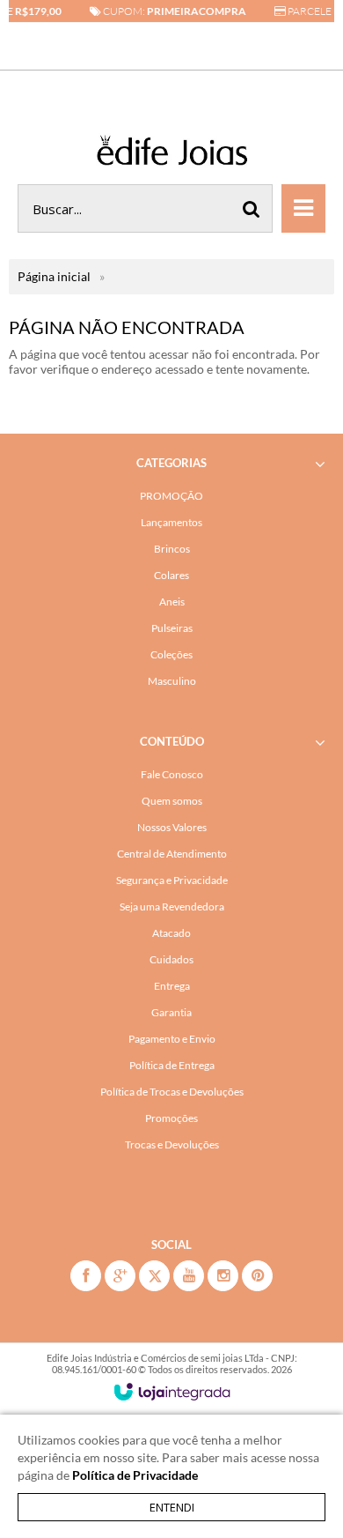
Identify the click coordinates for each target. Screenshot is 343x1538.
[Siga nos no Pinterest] (257, 1275)
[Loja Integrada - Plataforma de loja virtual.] (172, 1391)
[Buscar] (251, 208)
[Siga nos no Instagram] (223, 1275)
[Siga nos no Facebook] (85, 1275)
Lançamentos (171, 522)
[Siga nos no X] (154, 1275)
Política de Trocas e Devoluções (172, 1091)
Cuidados (171, 959)
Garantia (171, 1012)
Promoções (171, 1118)
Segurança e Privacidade (172, 880)
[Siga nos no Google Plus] (120, 1275)
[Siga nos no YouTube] (188, 1275)
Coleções (171, 654)
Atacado (171, 933)
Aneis (172, 601)
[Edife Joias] (171, 153)
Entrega (172, 985)
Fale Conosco (172, 774)
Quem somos (172, 800)
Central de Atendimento (172, 853)
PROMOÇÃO (171, 495)
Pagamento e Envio (171, 1038)
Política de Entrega (172, 1065)
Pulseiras (172, 628)
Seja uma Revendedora (172, 906)
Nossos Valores (172, 827)
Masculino (172, 680)
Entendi (172, 1507)
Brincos (172, 548)
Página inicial (54, 276)
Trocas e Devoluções (172, 1144)
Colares (171, 575)
